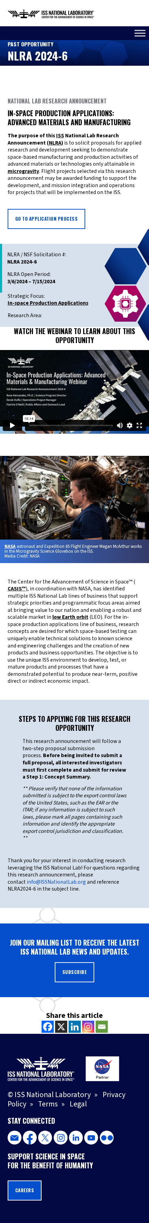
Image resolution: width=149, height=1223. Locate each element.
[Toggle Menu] (140, 33)
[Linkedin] (75, 1027)
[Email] (102, 1027)
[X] (61, 1027)
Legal (78, 1104)
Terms (48, 1104)
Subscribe (74, 972)
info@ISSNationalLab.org (56, 882)
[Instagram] (88, 1027)
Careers (24, 1190)
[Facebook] (48, 1027)
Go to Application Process (46, 218)
